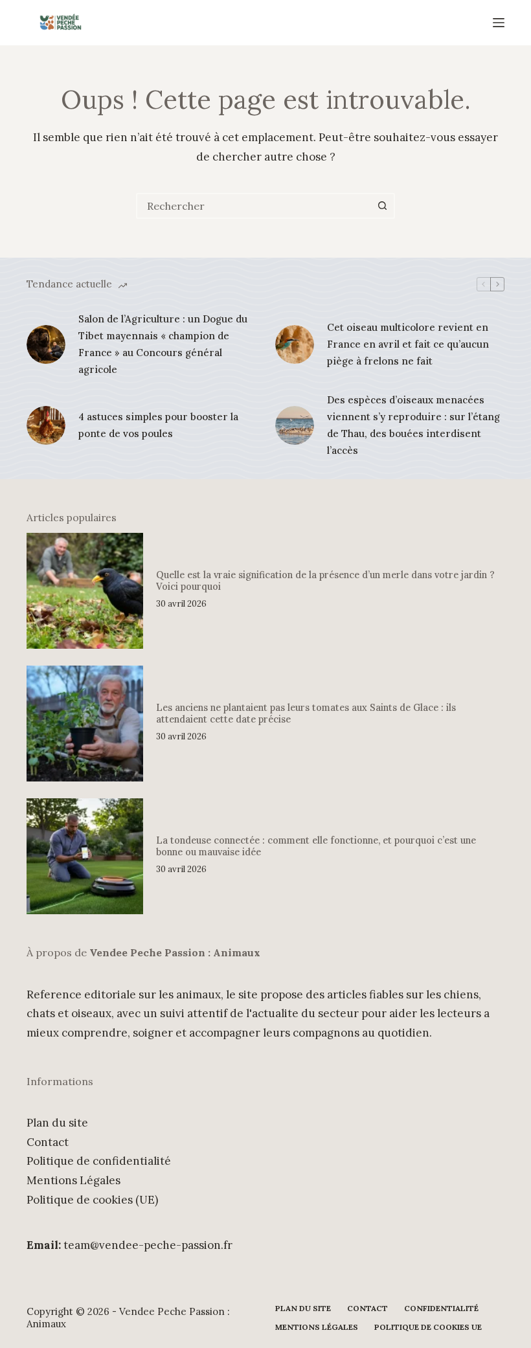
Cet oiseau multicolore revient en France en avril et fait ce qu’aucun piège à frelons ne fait (408, 344)
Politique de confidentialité (99, 1161)
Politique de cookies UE (428, 1327)
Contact (48, 1142)
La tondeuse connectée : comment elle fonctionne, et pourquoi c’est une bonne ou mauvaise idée (316, 846)
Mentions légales (316, 1327)
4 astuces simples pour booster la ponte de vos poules (158, 425)
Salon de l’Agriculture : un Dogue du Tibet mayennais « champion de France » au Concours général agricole (162, 344)
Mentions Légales (73, 1180)
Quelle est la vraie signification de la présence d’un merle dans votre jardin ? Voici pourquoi (325, 580)
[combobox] (253, 206)
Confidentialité (441, 1308)
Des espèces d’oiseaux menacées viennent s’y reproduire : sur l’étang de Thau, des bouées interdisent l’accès (413, 425)
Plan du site (57, 1123)
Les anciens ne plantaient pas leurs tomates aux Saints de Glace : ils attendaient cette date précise (306, 713)
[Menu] (498, 22)
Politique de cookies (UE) (92, 1200)
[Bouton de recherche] (382, 206)
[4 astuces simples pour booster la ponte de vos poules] (46, 425)
